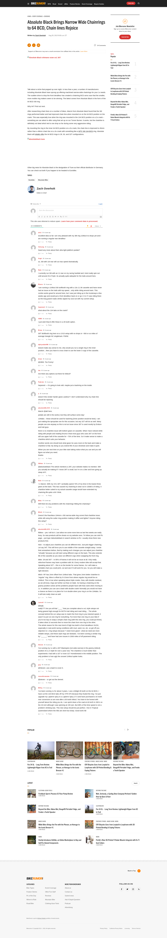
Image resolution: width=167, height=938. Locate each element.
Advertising (69, 907)
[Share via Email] (38, 45)
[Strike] (47, 216)
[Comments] (95, 45)
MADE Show (59, 761)
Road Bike (30, 903)
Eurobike (32, 180)
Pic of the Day (31, 896)
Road (54, 4)
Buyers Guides (99, 4)
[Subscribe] (138, 889)
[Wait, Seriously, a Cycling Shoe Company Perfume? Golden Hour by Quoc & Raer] (89, 793)
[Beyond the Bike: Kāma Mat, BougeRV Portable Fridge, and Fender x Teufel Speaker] (126, 750)
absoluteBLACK (44, 408)
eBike (66, 4)
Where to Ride (31, 899)
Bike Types (30, 888)
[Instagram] (133, 889)
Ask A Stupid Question (72, 899)
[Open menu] (28, 4)
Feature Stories (75, 4)
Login (100, 204)
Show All (135, 783)
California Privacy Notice (115, 928)
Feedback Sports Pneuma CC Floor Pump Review (55, 793)
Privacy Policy (103, 928)
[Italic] (42, 216)
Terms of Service (136, 928)
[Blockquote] (55, 216)
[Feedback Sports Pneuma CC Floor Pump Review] (31, 793)
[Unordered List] (52, 216)
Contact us (68, 892)
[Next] (127, 729)
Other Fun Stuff (50, 892)
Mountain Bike (43, 180)
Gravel (60, 4)
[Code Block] (58, 216)
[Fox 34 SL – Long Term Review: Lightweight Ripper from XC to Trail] (41, 750)
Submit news (69, 896)
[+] (66, 216)
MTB (49, 4)
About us (68, 888)
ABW (40, 318)
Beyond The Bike (118, 761)
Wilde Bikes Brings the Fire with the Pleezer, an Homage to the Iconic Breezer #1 (120, 78)
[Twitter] (127, 889)
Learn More (83, 51)
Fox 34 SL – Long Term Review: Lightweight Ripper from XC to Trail (120, 65)
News (105, 761)
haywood (41, 307)
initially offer (39, 134)
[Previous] (124, 729)
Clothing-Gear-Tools (45, 790)
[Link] (61, 216)
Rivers (40, 284)
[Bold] (39, 216)
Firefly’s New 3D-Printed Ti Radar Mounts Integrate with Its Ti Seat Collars (120, 117)
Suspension (31, 761)
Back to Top (132, 871)
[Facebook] (121, 889)
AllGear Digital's (41, 918)
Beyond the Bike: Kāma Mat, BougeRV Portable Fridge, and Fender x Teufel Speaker (120, 104)
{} (63, 216)
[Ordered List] (50, 216)
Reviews (48, 896)
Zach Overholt (40, 35)
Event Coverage (87, 4)
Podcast (67, 903)
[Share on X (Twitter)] (34, 45)
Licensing (127, 928)
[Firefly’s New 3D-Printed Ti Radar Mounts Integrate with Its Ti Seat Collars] (89, 840)
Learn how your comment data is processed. (79, 221)
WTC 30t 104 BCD (85, 131)
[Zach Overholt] (31, 190)
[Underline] (44, 216)
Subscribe (131, 3)
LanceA (41, 602)
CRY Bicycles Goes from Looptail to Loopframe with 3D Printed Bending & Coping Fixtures (121, 91)
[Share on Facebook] (29, 45)
